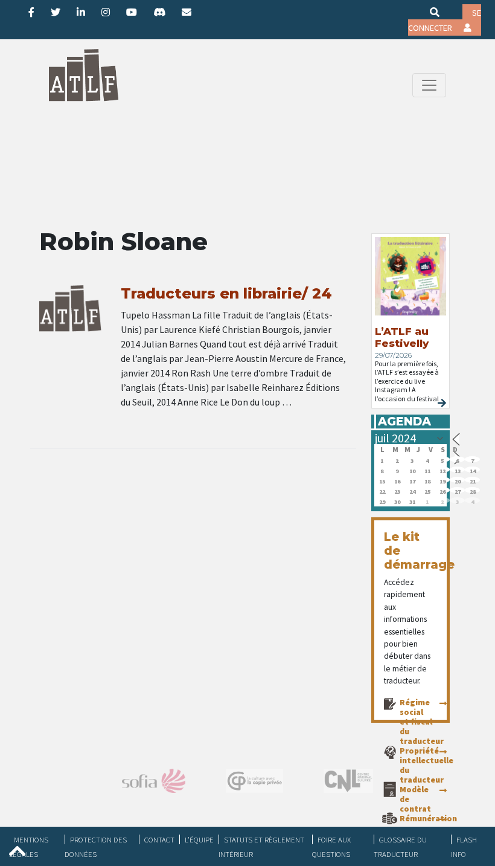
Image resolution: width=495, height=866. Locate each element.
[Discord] (159, 12)
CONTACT (159, 839)
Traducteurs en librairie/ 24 (226, 293)
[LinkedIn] (81, 12)
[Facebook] (31, 12)
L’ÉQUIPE (199, 839)
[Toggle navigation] (429, 85)
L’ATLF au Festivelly (402, 337)
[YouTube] (131, 12)
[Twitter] (55, 12)
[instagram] (105, 12)
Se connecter (444, 20)
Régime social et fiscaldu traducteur (422, 721)
